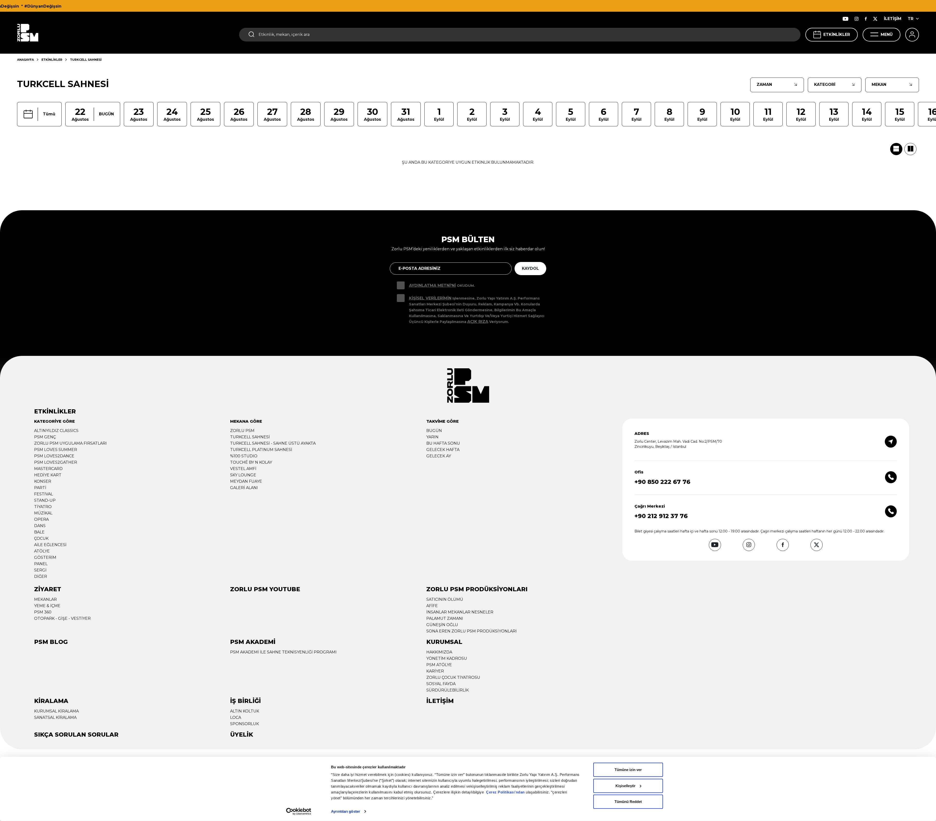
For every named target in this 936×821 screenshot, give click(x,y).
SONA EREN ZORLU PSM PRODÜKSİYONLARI (471, 631)
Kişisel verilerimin (430, 298)
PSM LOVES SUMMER (55, 449)
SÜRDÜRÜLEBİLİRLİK (447, 690)
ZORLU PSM (242, 430)
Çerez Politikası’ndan (505, 792)
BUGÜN (434, 430)
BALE (39, 532)
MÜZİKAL (43, 513)
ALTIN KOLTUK (244, 711)
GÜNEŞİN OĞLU (442, 624)
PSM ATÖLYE (439, 664)
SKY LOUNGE (243, 475)
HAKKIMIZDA (439, 652)
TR (910, 18)
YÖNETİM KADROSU (446, 658)
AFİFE (432, 605)
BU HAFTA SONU (443, 443)
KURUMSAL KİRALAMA (56, 711)
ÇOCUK (41, 538)
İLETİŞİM (892, 18)
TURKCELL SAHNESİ (250, 437)
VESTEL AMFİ (243, 468)
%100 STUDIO (243, 456)
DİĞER (40, 576)
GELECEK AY (438, 456)
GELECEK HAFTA (442, 449)
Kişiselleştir (625, 785)
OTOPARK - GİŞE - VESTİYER (62, 618)
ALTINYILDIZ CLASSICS (56, 430)
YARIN (432, 437)
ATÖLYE (42, 551)
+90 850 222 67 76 (662, 481)
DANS (40, 525)
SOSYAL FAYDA (441, 683)
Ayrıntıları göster (345, 811)
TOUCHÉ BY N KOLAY (251, 462)
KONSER (42, 481)
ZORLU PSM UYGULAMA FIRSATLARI (70, 443)
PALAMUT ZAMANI (444, 618)
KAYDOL (530, 268)
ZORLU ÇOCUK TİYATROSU (453, 677)
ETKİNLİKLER (836, 34)
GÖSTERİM (45, 557)
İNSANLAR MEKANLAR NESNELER (459, 612)
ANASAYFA (25, 59)
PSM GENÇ (45, 437)
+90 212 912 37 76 (661, 516)
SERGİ (40, 570)
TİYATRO (43, 506)
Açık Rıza (477, 321)
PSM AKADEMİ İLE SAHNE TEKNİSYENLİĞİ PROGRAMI (283, 652)
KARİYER (435, 671)
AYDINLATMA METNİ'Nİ (432, 285)
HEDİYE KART (47, 475)
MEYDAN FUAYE (246, 481)
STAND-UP (45, 500)
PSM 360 (42, 612)
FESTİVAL (43, 494)
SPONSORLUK (244, 723)
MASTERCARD (48, 468)
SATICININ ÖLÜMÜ (444, 599)
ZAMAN (764, 84)
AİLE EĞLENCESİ (50, 544)
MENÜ (887, 34)
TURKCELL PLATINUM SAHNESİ (261, 449)
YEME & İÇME (47, 605)
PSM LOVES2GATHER (55, 462)
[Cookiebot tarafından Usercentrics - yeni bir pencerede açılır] (298, 811)
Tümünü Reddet (628, 802)
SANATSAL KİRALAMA (55, 717)
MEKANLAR (45, 599)
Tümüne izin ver (628, 770)
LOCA (235, 717)
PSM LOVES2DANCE (54, 456)
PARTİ (40, 487)
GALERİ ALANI (244, 487)
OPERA (41, 519)
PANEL (41, 563)
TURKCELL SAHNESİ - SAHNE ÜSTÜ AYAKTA (273, 443)
